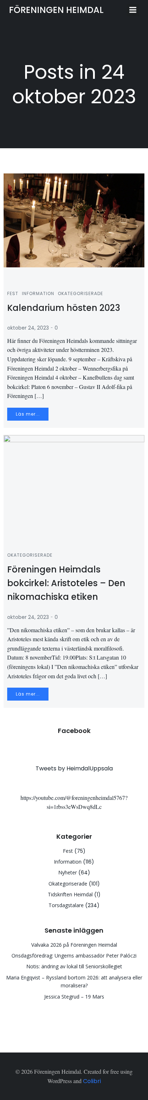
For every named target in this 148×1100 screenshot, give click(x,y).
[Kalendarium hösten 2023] (74, 220)
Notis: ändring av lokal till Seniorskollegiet (74, 966)
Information (38, 293)
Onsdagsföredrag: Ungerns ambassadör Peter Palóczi (74, 955)
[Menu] (133, 10)
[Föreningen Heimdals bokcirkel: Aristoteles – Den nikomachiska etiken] (74, 484)
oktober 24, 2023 (28, 327)
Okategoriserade (80, 293)
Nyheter (67, 872)
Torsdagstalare (66, 905)
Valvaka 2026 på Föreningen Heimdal (74, 944)
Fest (12, 293)
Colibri (92, 1081)
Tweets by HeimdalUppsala (74, 768)
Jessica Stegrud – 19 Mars (74, 996)
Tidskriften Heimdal (70, 894)
